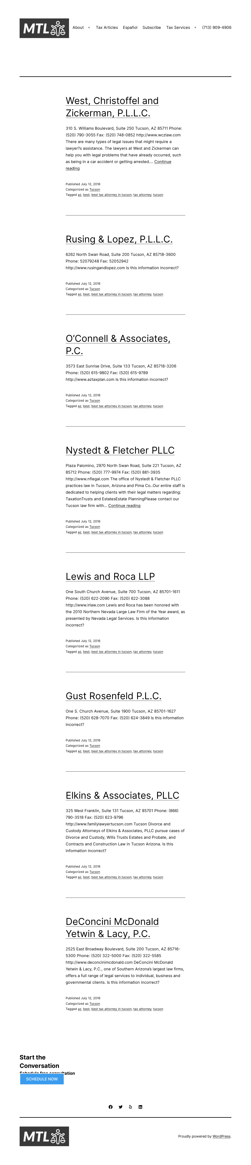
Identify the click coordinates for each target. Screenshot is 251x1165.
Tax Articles (107, 27)
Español (130, 27)
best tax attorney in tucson (111, 195)
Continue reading (124, 505)
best (86, 195)
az (79, 195)
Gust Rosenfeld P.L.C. (114, 696)
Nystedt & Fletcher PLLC (120, 450)
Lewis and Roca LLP (110, 576)
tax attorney (142, 195)
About (78, 27)
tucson (158, 195)
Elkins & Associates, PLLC (122, 795)
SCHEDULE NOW (42, 1079)
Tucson (94, 189)
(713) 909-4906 (216, 27)
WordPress (221, 1136)
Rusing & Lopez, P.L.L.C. (119, 239)
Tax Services (178, 27)
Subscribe (152, 27)
